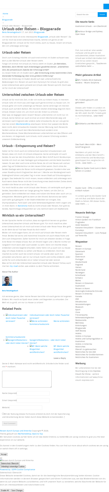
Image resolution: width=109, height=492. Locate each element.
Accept (4, 454)
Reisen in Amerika (83, 294)
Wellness (79, 323)
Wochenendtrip (23, 124)
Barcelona (22, 206)
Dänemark (80, 251)
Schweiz (79, 278)
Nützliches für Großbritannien (89, 354)
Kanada (78, 296)
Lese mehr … (89, 163)
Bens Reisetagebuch (11, 32)
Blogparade (39, 32)
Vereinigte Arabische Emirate (88, 291)
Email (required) (9, 400)
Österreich (80, 257)
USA (77, 299)
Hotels (78, 333)
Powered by (17, 469)
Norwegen (80, 272)
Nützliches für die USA (85, 352)
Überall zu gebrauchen (85, 349)
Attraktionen (81, 301)
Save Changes (17, 490)
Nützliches (80, 346)
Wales (78, 280)
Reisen (78, 246)
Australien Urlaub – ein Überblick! (91, 26)
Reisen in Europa (83, 249)
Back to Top (37, 434)
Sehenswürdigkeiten (84, 317)
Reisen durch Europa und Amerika (29, 4)
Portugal (79, 259)
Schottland (80, 275)
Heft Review (80, 331)
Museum (79, 307)
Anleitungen (81, 325)
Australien (80, 286)
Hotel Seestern (82, 225)
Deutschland (81, 262)
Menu (106, 6)
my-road (14, 266)
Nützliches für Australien (87, 357)
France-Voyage (82, 217)
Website (5, 407)
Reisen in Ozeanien (84, 283)
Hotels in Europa (83, 336)
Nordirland (80, 270)
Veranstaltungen (83, 304)
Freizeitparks (81, 315)
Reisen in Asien (82, 288)
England (79, 264)
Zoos (77, 312)
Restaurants (80, 320)
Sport (77, 309)
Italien (78, 267)
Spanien (79, 254)
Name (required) (9, 393)
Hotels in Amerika (83, 344)
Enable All (5, 490)
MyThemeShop (24, 434)
